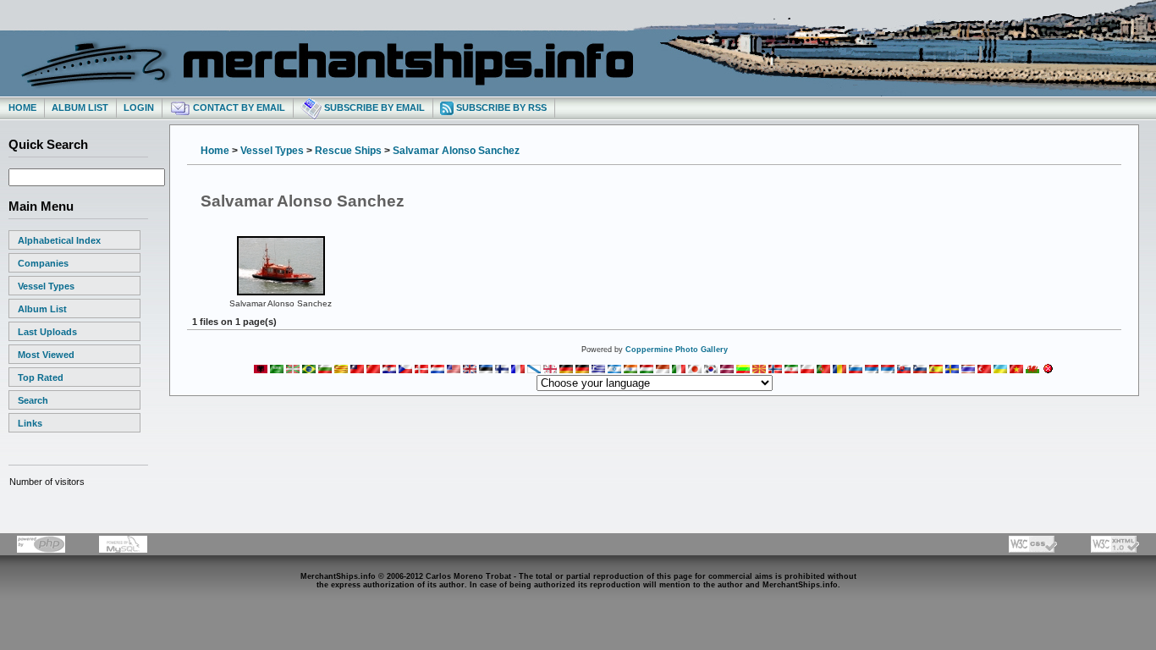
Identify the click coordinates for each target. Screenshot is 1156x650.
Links (30, 423)
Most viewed (46, 355)
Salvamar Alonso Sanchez (456, 151)
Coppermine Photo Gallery (676, 349)
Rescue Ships (348, 151)
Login (139, 107)
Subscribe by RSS (500, 107)
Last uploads (47, 332)
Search (33, 400)
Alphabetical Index (59, 240)
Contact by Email (237, 107)
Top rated (40, 377)
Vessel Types (46, 286)
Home (22, 107)
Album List (80, 107)
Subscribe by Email (373, 107)
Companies (43, 263)
